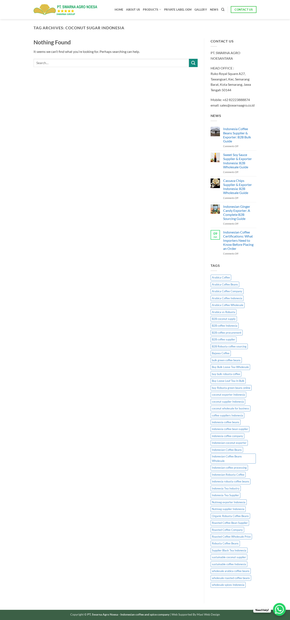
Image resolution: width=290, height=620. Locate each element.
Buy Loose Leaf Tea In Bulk (228, 380)
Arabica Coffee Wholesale (227, 305)
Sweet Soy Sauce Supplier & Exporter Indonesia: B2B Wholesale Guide (237, 161)
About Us (133, 9)
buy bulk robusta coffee (226, 374)
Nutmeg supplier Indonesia (228, 509)
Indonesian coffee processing (229, 467)
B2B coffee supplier (223, 339)
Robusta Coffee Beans (225, 543)
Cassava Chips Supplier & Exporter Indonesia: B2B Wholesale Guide (237, 187)
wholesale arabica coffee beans (230, 571)
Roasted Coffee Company (227, 529)
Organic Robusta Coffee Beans (230, 516)
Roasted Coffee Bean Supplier (230, 522)
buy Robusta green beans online (231, 387)
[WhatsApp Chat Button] (279, 609)
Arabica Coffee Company (227, 291)
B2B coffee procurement (226, 332)
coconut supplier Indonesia (228, 401)
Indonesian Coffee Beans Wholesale (227, 458)
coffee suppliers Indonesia (227, 415)
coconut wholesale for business (230, 408)
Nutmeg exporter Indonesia (228, 502)
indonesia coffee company (227, 436)
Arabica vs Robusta (223, 312)
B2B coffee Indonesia (224, 325)
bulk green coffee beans (226, 360)
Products (150, 9)
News (214, 9)
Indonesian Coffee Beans (227, 449)
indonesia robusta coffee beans (230, 481)
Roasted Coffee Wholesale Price (231, 536)
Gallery (200, 9)
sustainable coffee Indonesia (229, 564)
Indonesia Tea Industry (225, 488)
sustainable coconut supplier (229, 557)
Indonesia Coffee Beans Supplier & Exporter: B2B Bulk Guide (237, 135)
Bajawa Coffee (220, 353)
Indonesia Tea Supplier (225, 495)
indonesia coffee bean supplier (230, 429)
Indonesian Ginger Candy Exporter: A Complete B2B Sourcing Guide (236, 212)
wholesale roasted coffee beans (231, 578)
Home (119, 9)
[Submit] (193, 63)
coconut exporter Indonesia (228, 394)
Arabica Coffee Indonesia (227, 298)
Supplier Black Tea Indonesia (229, 550)
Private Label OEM (177, 9)
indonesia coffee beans (225, 422)
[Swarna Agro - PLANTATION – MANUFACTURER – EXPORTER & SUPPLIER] (65, 9)
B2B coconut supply (224, 319)
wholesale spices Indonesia (228, 584)
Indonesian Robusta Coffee (228, 474)
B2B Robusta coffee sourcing (229, 346)
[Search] (222, 10)
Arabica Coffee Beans (225, 284)
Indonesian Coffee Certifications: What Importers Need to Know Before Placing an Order (238, 240)
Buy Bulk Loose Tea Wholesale (230, 367)
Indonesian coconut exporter (229, 442)
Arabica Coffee (221, 277)
